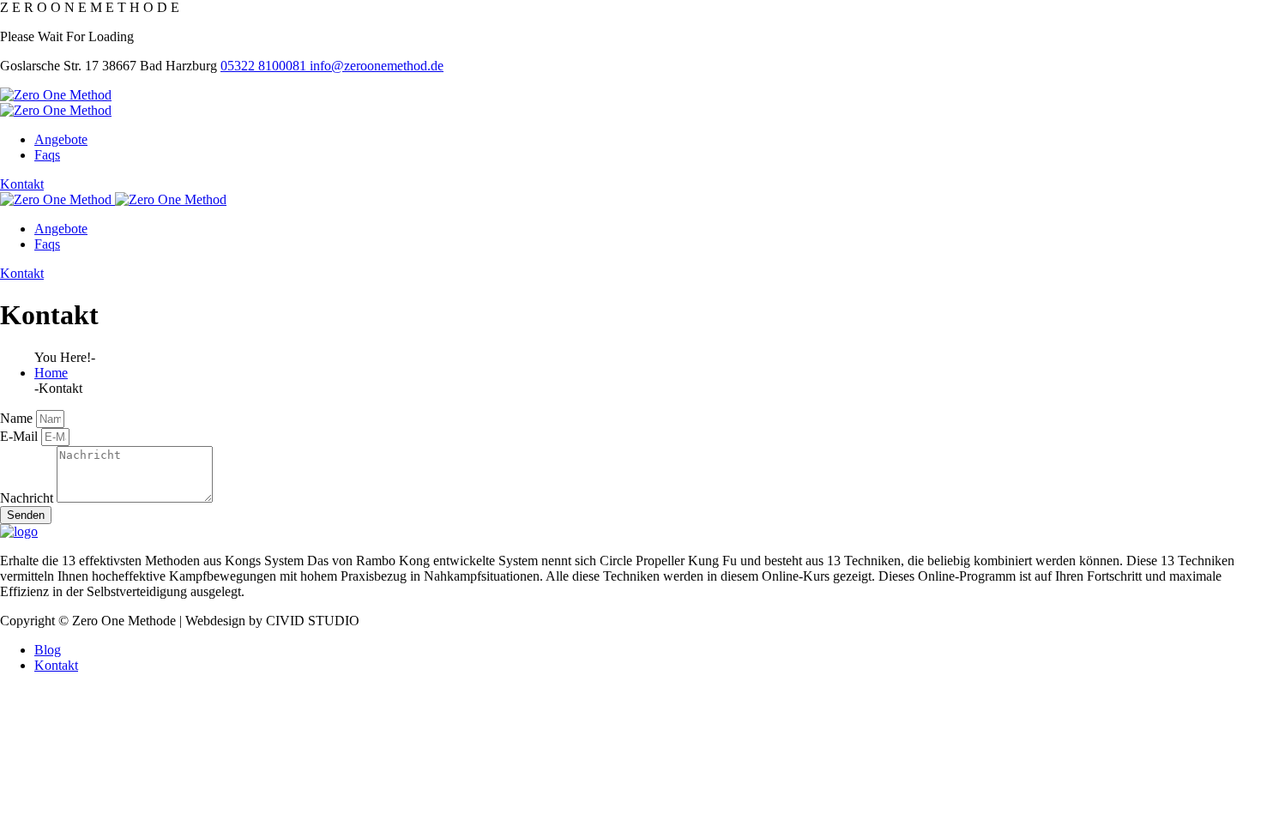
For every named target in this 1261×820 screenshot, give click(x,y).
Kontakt (22, 184)
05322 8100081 (265, 65)
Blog (47, 649)
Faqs (47, 155)
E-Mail (20, 436)
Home (51, 372)
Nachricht (28, 498)
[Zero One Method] (56, 94)
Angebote (60, 139)
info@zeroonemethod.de (376, 65)
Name (18, 418)
